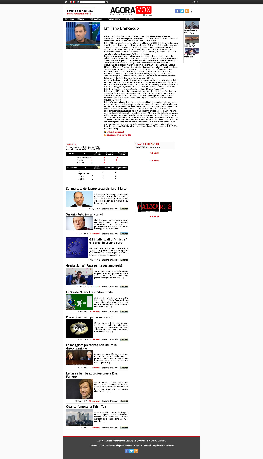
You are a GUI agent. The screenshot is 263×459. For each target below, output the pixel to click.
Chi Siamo (130, 19)
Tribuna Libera (96, 19)
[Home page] (131, 16)
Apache (134, 441)
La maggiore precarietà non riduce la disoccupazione (91, 346)
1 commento (94, 286)
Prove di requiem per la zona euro (89, 317)
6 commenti (95, 234)
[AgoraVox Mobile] (191, 12)
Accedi (195, 2)
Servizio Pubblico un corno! (84, 214)
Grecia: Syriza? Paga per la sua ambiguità (94, 265)
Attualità (80, 19)
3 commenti (95, 339)
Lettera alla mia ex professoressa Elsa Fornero (92, 375)
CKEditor (161, 441)
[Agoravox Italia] (74, 2)
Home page (69, 19)
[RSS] (187, 12)
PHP (148, 441)
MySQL (154, 441)
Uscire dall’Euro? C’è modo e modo (89, 292)
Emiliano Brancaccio (110, 209)
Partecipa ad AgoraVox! (80, 10)
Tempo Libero (114, 19)
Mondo (156, 147)
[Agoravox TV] (77, 2)
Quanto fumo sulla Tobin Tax (86, 406)
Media (148, 147)
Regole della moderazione (163, 445)
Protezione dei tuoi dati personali (137, 445)
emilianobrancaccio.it (115, 132)
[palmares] (154, 212)
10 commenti (94, 401)
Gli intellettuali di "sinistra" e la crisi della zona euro (108, 241)
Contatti (102, 445)
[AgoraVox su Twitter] (182, 12)
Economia (140, 147)
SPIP (128, 441)
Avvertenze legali (114, 445)
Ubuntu (141, 441)
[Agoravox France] (71, 2)
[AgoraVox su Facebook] (177, 12)
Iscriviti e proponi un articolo (79, 14)
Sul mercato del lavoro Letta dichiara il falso (96, 188)
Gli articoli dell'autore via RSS (119, 135)
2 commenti (95, 368)
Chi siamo (93, 445)
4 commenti (95, 312)
